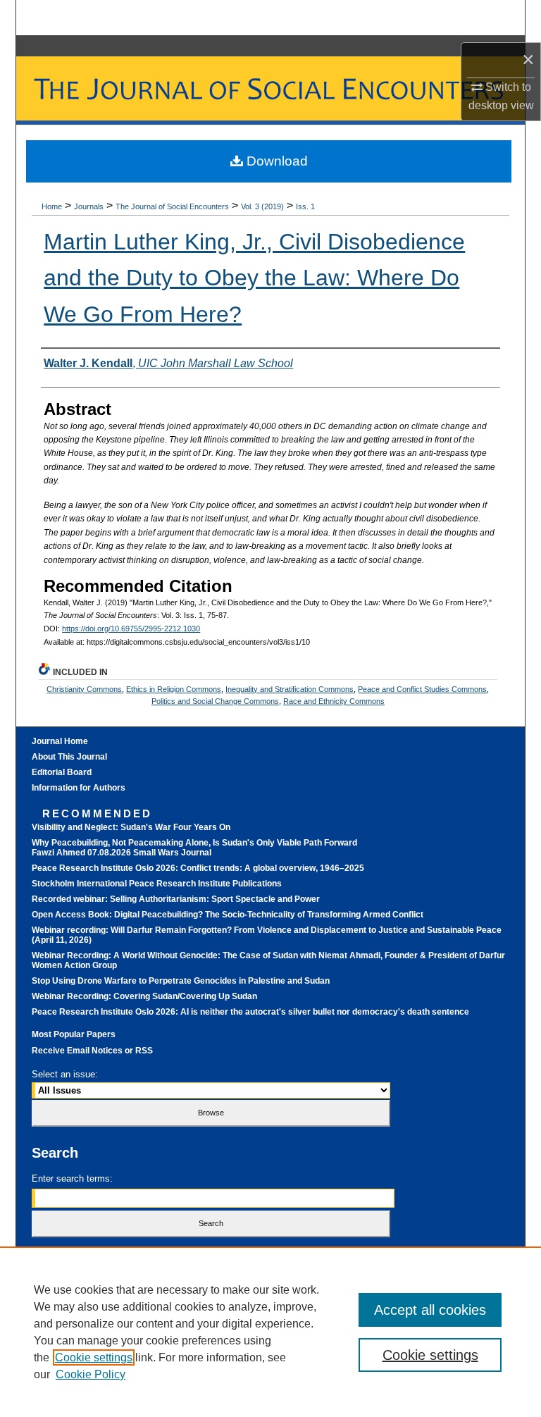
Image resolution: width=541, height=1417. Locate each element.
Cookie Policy (90, 1374)
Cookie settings (93, 1357)
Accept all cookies (430, 1310)
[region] (270, 1331)
